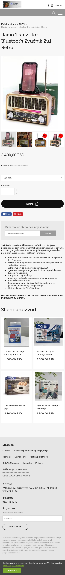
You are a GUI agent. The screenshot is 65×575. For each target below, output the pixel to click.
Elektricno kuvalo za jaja (14, 407)
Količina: (5, 185)
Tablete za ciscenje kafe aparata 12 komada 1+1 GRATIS (15, 353)
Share (7, 214)
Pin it (19, 214)
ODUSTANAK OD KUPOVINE (16, 475)
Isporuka (27, 463)
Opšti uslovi (20, 456)
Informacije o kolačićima (13, 566)
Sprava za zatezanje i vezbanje (48, 407)
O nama (6, 450)
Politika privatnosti (39, 456)
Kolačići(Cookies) (11, 463)
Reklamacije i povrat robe (15, 469)
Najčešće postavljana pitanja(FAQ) (31, 450)
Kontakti (7, 456)
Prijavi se (39, 463)
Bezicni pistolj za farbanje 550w (45, 353)
